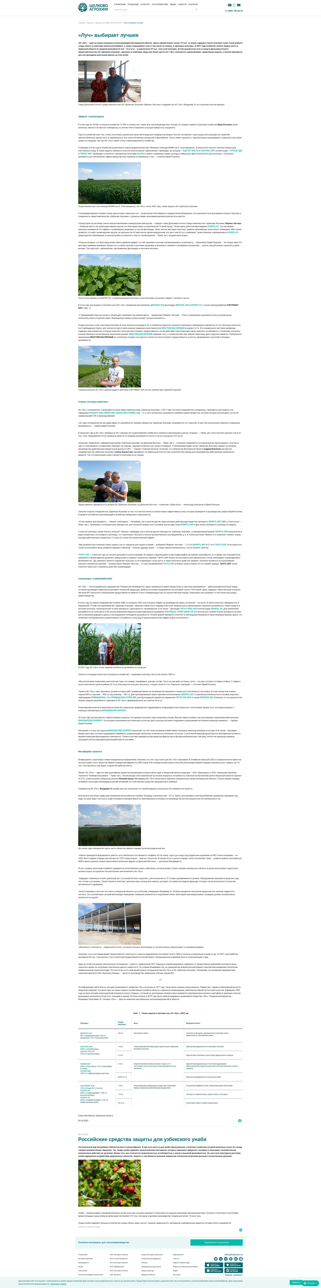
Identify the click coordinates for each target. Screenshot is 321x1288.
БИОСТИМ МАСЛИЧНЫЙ (173, 328)
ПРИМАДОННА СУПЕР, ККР (123, 697)
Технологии (82, 1271)
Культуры (145, 4)
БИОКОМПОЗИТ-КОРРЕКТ (114, 710)
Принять (296, 1282)
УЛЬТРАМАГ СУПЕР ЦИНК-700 (179, 612)
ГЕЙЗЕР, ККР (86, 154)
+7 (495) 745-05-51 (234, 11)
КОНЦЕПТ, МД (95, 413)
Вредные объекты (148, 1275)
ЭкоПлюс (141, 154)
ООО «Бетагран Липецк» (119, 1271)
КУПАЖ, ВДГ (236, 151)
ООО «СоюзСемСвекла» (119, 1259)
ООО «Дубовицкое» (117, 1267)
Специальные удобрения (151, 1259)
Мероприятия (178, 1255)
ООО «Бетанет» (115, 1275)
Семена (144, 1263)
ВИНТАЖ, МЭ (182, 305)
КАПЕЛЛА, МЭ (206, 697)
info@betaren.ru (234, 1254)
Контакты (193, 4)
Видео (175, 1271)
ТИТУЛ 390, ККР (183, 697)
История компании (85, 1259)
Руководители (83, 1263)
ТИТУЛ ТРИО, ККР (188, 609)
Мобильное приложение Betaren (185, 1267)
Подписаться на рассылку (216, 1242)
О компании (120, 4)
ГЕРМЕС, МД (134, 413)
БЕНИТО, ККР (215, 521)
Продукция (133, 4)
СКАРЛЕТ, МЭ (187, 694)
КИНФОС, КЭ (216, 609)
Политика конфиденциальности (90, 1275)
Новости (182, 4)
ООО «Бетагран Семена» (119, 1255)
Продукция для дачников (151, 1267)
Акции (80, 1267)
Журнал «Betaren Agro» (181, 1263)
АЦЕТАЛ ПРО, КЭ (191, 151)
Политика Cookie (58, 1284)
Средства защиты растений (152, 1255)
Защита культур (147, 1271)
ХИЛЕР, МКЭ (121, 413)
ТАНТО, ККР (220, 544)
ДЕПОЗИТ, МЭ (157, 305)
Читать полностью (89, 1227)
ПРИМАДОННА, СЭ (100, 697)
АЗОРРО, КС (213, 226)
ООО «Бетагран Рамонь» (119, 1263)
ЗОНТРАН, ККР (208, 151)
